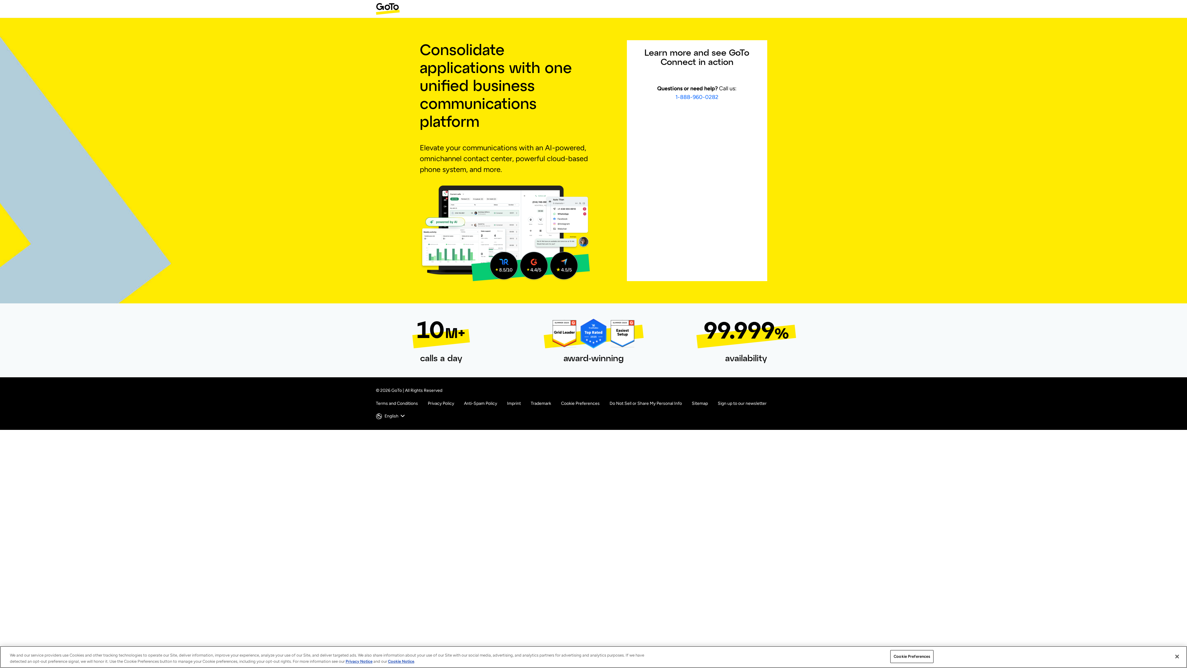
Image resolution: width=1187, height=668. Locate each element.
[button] (391, 416)
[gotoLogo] (388, 8)
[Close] (1177, 656)
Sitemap (700, 403)
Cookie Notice (401, 661)
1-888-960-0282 (696, 97)
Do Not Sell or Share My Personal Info (646, 403)
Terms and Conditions (397, 403)
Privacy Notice (359, 661)
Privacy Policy (441, 403)
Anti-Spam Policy (480, 403)
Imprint (514, 403)
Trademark (541, 403)
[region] (593, 657)
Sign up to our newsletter (742, 403)
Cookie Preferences (580, 403)
